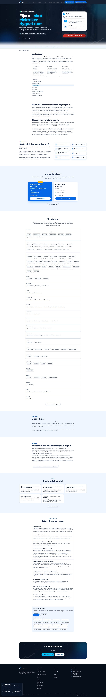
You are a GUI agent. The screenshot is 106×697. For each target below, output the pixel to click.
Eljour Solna (64, 231)
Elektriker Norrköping (48, 624)
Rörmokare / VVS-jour (41, 671)
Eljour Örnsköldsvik (39, 328)
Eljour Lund (46, 256)
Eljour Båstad (67, 263)
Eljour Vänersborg (48, 249)
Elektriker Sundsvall (53, 627)
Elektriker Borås (45, 627)
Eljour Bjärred (29, 268)
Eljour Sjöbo (69, 261)
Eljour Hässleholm (37, 258)
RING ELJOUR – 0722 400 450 (75, 35)
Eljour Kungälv (38, 246)
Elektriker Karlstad (37, 629)
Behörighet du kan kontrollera (37, 91)
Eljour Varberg (47, 349)
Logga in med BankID (81, 2)
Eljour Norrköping (38, 299)
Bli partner (56, 679)
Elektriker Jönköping (38, 624)
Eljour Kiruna (50, 363)
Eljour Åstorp (60, 263)
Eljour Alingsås (39, 249)
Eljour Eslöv (45, 258)
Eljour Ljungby (44, 356)
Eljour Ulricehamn (57, 249)
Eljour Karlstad (29, 342)
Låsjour (38, 679)
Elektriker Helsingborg (65, 622)
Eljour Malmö (29, 256)
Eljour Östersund (30, 370)
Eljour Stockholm (30, 231)
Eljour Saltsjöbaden (30, 237)
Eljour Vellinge (69, 258)
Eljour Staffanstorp (30, 261)
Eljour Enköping (38, 278)
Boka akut (50, 693)
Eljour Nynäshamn (55, 231)
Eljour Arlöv (44, 266)
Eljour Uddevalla (30, 246)
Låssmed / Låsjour (40, 672)
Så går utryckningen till (36, 81)
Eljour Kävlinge (39, 261)
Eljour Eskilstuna (30, 335)
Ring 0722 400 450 (41, 198)
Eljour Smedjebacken (53, 377)
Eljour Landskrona (62, 256)
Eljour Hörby (75, 263)
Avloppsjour (39, 680)
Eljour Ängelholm (61, 258)
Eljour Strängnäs (56, 335)
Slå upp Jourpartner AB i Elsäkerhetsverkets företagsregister (45, 466)
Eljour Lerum (45, 246)
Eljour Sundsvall (30, 328)
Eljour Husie (37, 266)
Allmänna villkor (68, 693)
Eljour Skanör (53, 268)
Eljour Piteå (43, 363)
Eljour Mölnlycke (66, 249)
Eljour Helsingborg (37, 256)
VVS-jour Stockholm (40, 686)
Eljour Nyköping (38, 335)
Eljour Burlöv (54, 261)
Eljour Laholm (64, 349)
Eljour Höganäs (53, 258)
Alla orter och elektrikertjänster (53, 404)
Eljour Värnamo (38, 306)
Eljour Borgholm (47, 391)
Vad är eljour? (34, 79)
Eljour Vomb (29, 271)
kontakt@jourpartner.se (77, 671)
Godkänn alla (7, 691)
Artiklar (39, 2)
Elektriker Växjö (55, 629)
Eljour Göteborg (30, 244)
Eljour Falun (29, 377)
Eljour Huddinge (53, 234)
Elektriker (24, 50)
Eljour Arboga (44, 285)
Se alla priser (44, 614)
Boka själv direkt (59, 654)
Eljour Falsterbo (46, 268)
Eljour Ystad (29, 258)
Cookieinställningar (83, 695)
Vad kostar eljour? (36, 85)
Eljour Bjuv (46, 263)
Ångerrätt (85, 693)
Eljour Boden (36, 363)
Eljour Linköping (30, 299)
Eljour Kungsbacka (38, 349)
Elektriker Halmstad (46, 629)
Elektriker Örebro (46, 622)
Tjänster (34, 2)
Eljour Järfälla (60, 234)
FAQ (54, 2)
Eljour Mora (44, 377)
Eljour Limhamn (30, 266)
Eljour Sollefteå (48, 328)
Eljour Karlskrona (30, 384)
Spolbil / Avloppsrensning (41, 674)
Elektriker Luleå (63, 629)
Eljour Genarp (36, 271)
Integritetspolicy (74, 693)
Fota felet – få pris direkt (61, 693)
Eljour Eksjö (53, 306)
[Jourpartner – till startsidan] (23, 2)
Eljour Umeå (29, 313)
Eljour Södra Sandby (66, 266)
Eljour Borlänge (37, 377)
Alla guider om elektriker (53, 506)
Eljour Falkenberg (55, 349)
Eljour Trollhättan (70, 244)
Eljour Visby (29, 398)
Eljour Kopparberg (37, 292)
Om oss (57, 2)
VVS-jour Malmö (40, 685)
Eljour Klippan (53, 263)
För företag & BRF (57, 672)
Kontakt (62, 2)
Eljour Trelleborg (72, 256)
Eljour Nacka (44, 234)
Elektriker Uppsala (64, 620)
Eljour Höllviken (37, 268)
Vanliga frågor (56, 676)
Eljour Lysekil (68, 246)
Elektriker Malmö (56, 620)
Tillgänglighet (77, 695)
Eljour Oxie (71, 268)
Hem (30, 2)
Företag (50, 2)
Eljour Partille (52, 246)
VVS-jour (38, 677)
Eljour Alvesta (36, 356)
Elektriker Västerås (37, 622)
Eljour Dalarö (68, 234)
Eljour (38, 676)
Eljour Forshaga (38, 342)
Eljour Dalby (58, 266)
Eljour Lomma (47, 261)
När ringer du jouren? (36, 83)
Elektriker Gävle (37, 627)
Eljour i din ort (34, 87)
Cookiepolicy (80, 693)
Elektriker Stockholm (38, 620)
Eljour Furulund (76, 266)
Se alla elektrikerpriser (53, 204)
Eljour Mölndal (60, 246)
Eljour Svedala (62, 261)
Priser (45, 2)
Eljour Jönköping (30, 306)
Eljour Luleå (29, 363)
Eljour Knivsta (45, 278)
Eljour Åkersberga (40, 237)
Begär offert (55, 693)
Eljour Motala (46, 299)
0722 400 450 (70, 2)
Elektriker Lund (56, 624)
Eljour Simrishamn (30, 263)
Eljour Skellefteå (37, 313)
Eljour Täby (29, 234)
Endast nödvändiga (17, 691)
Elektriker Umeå (64, 624)
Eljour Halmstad (30, 349)
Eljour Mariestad (45, 244)
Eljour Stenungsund (30, 249)
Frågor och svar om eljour (37, 95)
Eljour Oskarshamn (37, 391)
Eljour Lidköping (54, 244)
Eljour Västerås (30, 285)
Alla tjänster (39, 688)
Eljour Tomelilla (39, 263)
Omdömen (56, 671)
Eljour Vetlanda (61, 306)
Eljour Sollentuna (36, 234)
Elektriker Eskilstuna (63, 627)
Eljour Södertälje (47, 231)
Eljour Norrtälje (38, 231)
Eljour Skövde (61, 244)
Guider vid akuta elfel (36, 93)
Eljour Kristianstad (53, 256)
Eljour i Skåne (34, 89)
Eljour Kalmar (29, 391)
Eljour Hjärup (51, 266)
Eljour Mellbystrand (72, 349)
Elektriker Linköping (55, 622)
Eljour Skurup (76, 261)
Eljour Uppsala (29, 278)
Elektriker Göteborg (47, 620)
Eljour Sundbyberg (72, 231)
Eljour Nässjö (46, 306)
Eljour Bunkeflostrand (62, 268)
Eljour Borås (37, 244)
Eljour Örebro (29, 292)
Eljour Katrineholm (47, 335)
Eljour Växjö (29, 356)
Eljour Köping (37, 285)
